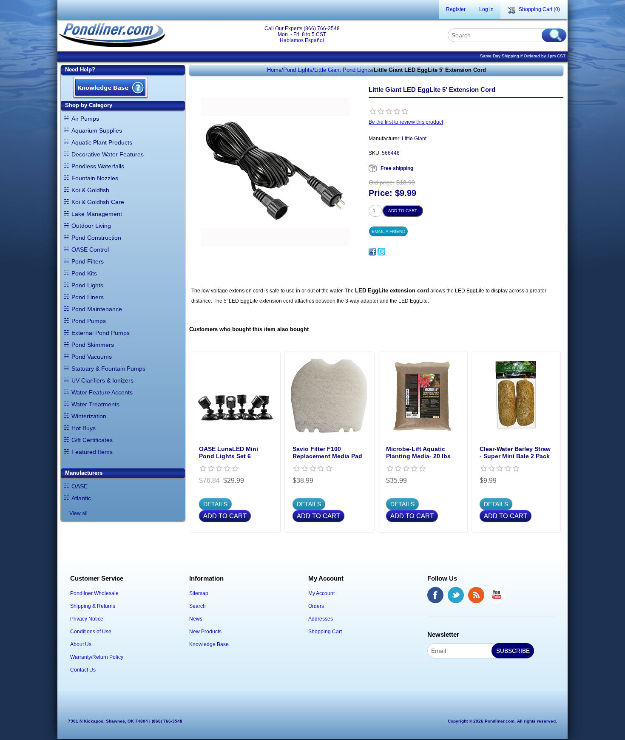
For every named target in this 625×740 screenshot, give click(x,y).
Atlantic (81, 498)
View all (78, 513)
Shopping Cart (325, 632)
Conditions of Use (90, 632)
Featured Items (92, 451)
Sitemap (198, 593)
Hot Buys (83, 428)
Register (456, 9)
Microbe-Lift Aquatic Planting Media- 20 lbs (418, 452)
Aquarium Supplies (96, 130)
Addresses (320, 619)
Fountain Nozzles (94, 178)
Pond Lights (87, 285)
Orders (316, 606)
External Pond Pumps (100, 332)
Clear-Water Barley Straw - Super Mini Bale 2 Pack (515, 452)
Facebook (435, 595)
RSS (476, 595)
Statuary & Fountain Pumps (108, 368)
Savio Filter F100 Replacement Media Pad (327, 452)
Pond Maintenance (96, 309)
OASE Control (90, 249)
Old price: (382, 182)
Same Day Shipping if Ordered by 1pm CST (522, 56)
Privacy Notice (86, 619)
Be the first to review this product (406, 122)
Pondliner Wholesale (94, 593)
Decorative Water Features (107, 154)
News (195, 619)
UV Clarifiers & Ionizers (102, 380)
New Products (205, 632)
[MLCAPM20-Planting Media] (422, 396)
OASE (79, 486)
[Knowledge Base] (110, 88)
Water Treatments (95, 404)
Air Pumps (85, 118)
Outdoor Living (91, 225)
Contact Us (83, 670)
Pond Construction (96, 237)
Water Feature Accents (102, 392)
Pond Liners (87, 297)
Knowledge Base (209, 644)
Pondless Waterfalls (97, 166)
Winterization (88, 416)
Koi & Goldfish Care (97, 201)
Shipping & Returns (92, 606)
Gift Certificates (92, 440)
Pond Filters (87, 261)
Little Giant (414, 139)
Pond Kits (84, 273)
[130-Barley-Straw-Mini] (516, 396)
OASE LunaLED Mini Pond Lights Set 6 (228, 452)
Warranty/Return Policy (96, 657)
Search (197, 606)
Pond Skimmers (92, 344)
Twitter (456, 595)
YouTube (497, 595)
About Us (80, 644)
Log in (486, 9)
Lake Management (96, 213)
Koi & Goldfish (90, 190)
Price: (380, 193)
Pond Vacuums (91, 356)
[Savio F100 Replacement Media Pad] (329, 396)
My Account (321, 593)
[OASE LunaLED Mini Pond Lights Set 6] (235, 396)
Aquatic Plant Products (101, 142)
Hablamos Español (302, 40)
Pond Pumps (88, 321)
